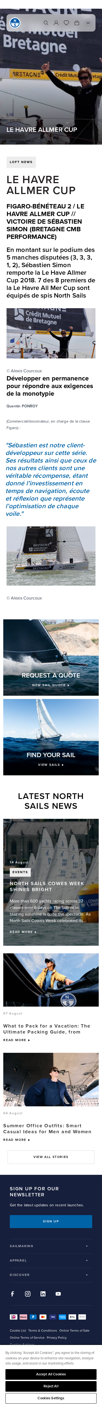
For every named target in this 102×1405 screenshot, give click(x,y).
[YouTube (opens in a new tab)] (58, 1294)
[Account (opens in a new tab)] (56, 23)
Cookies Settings (51, 1398)
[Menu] (88, 22)
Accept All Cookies (51, 1374)
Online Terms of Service (27, 1338)
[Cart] (76, 23)
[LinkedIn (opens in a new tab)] (43, 1294)
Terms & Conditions (42, 1331)
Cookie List (18, 1331)
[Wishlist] (66, 23)
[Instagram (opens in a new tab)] (27, 1294)
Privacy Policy (57, 1338)
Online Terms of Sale (74, 1331)
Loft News (21, 162)
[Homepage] (15, 22)
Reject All (51, 1386)
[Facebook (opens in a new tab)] (12, 1294)
